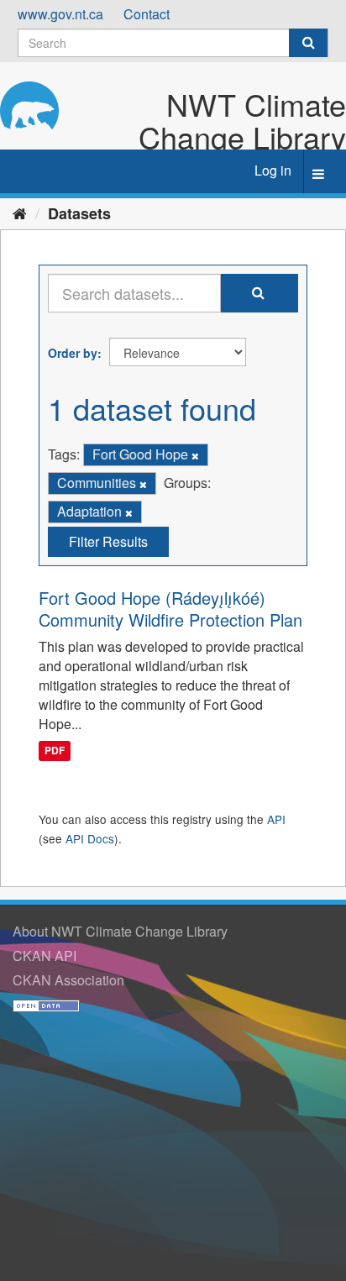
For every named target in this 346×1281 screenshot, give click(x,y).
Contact (146, 14)
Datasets (79, 213)
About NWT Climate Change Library (120, 931)
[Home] (20, 212)
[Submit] (308, 43)
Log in (272, 170)
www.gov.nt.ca (60, 14)
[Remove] (195, 455)
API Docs (90, 838)
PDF (55, 751)
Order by (72, 352)
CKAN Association (68, 980)
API (276, 819)
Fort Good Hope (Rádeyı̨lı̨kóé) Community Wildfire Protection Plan (170, 608)
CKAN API (44, 955)
